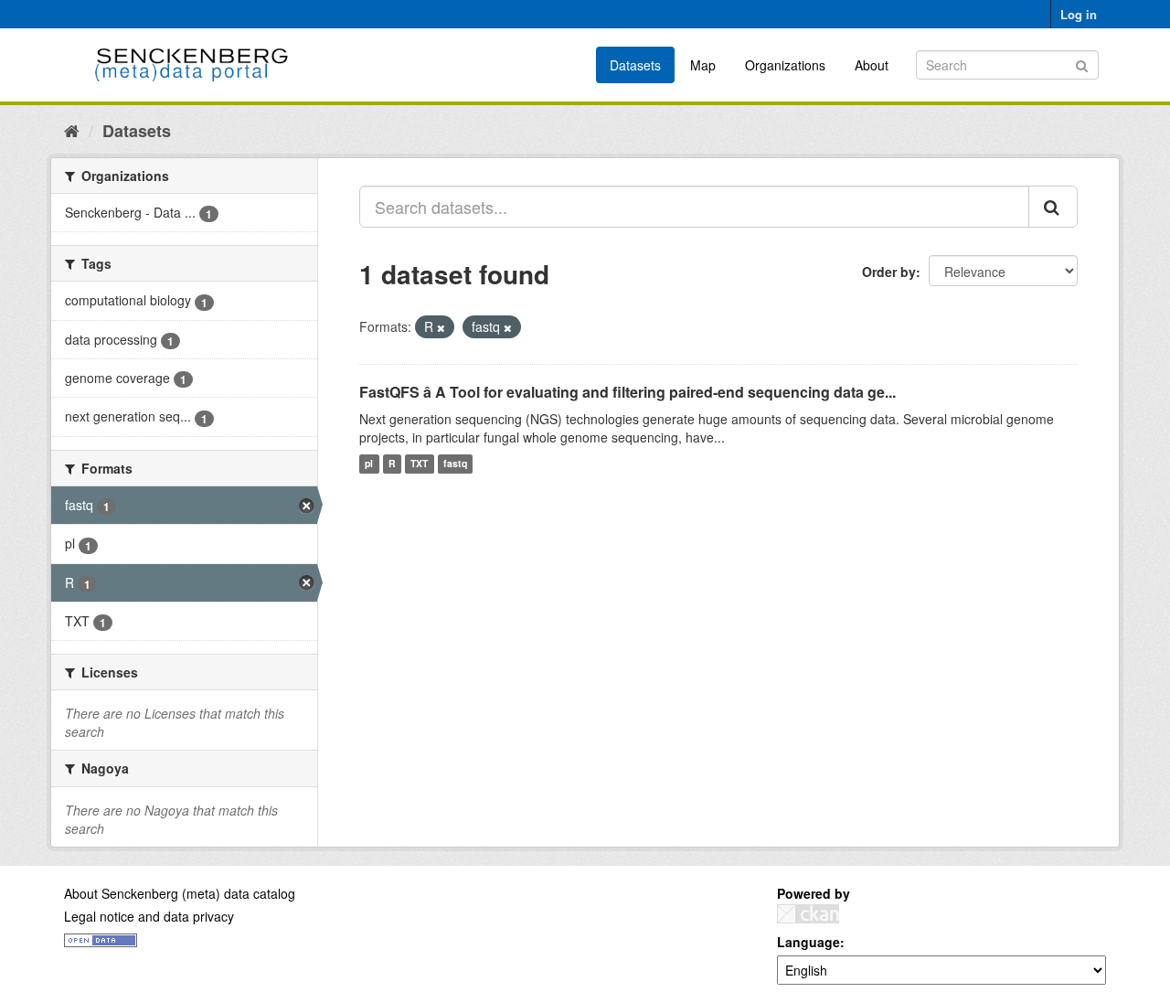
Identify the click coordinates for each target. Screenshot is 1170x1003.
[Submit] (1082, 63)
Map (703, 65)
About (871, 65)
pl (369, 464)
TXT (419, 464)
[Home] (72, 130)
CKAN (808, 913)
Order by (889, 271)
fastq (455, 464)
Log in (1078, 14)
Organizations (785, 65)
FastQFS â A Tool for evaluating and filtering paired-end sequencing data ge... (627, 391)
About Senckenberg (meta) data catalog (179, 893)
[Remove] (441, 327)
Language (808, 942)
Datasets (635, 65)
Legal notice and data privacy (149, 916)
